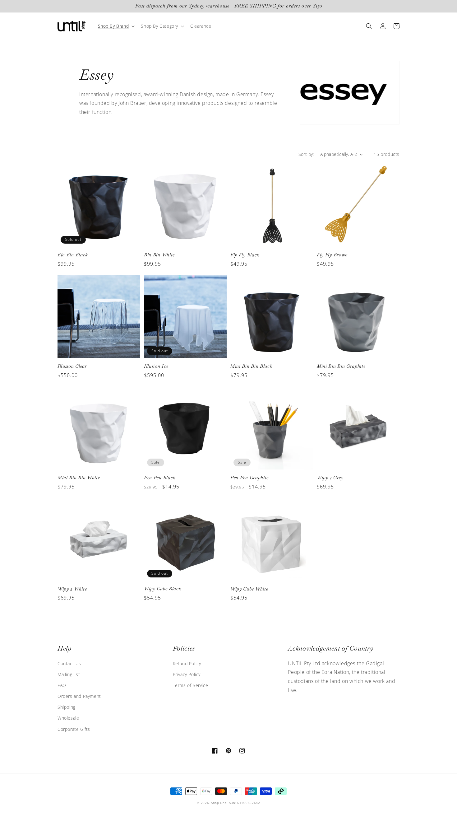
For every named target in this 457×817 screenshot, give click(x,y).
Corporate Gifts (74, 729)
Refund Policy (187, 663)
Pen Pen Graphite (249, 477)
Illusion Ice (156, 366)
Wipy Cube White (249, 589)
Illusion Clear (72, 366)
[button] (115, 26)
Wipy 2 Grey (330, 477)
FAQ (62, 685)
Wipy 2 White (72, 589)
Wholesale (68, 718)
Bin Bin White (159, 255)
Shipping (67, 707)
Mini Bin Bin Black (251, 366)
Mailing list (69, 674)
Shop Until (219, 803)
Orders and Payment (79, 696)
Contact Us (69, 663)
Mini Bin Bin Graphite (341, 366)
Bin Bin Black (73, 255)
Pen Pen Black (159, 477)
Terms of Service (190, 685)
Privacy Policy (187, 674)
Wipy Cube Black (162, 588)
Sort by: (306, 154)
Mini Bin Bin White (79, 477)
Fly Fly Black (244, 255)
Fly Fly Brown (332, 255)
